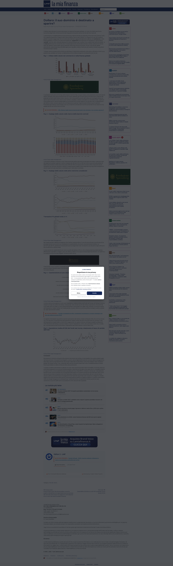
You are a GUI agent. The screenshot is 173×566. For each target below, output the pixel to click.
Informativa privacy (87, 289)
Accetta (94, 293)
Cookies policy (79, 289)
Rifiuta (78, 293)
